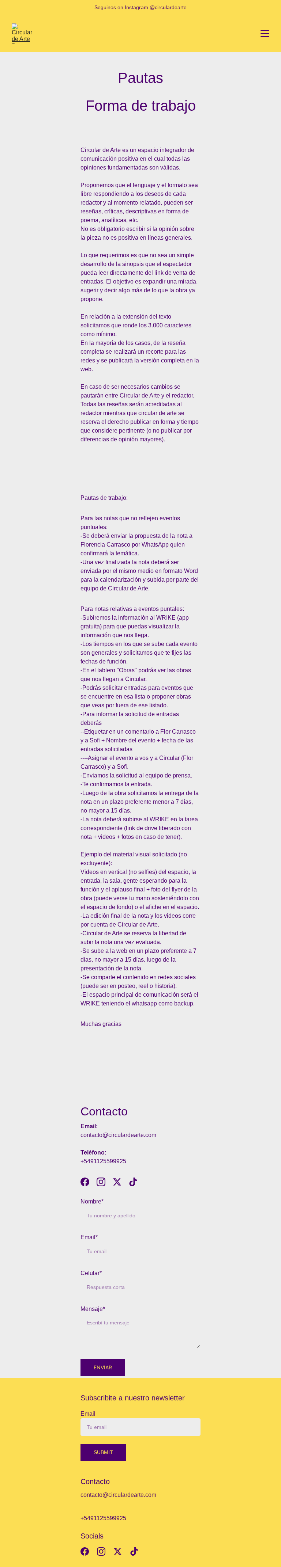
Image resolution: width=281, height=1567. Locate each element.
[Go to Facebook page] (88, 1182)
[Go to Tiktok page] (133, 1182)
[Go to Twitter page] (121, 1182)
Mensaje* (92, 1309)
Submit (103, 1452)
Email (87, 1414)
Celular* (91, 1273)
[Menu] (265, 33)
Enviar (103, 1367)
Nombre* (92, 1201)
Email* (89, 1237)
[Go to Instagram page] (105, 1182)
